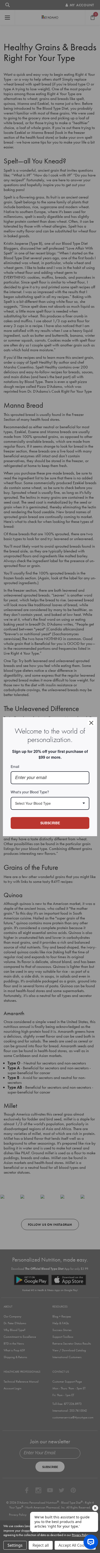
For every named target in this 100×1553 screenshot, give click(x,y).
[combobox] (50, 803)
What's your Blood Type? (30, 791)
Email (15, 766)
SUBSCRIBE (50, 822)
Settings (15, 1545)
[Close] (91, 723)
